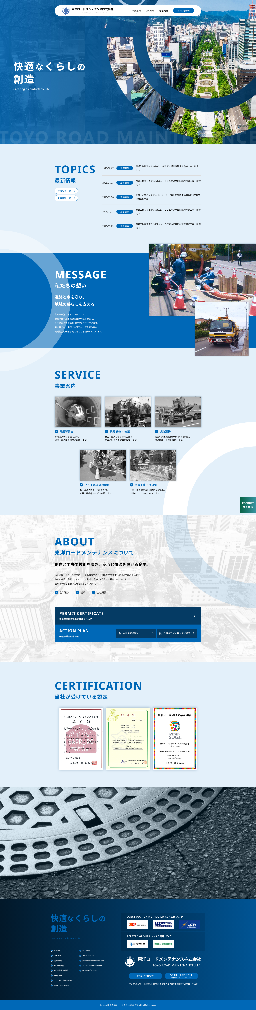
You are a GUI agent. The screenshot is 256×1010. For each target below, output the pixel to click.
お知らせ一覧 (64, 190)
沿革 (83, 592)
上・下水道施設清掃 (63, 980)
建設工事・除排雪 (62, 985)
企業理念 (64, 592)
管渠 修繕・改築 (61, 970)
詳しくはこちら (126, 868)
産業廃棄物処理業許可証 (93, 960)
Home (57, 950)
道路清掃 (58, 975)
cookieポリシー (89, 970)
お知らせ (150, 10)
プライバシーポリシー (92, 965)
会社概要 (163, 10)
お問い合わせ (183, 10)
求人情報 (86, 950)
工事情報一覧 (64, 198)
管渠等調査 (59, 965)
